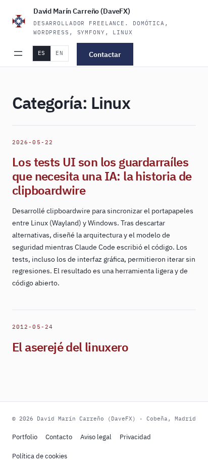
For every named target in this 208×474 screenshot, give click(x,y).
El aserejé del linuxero (70, 347)
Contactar (105, 53)
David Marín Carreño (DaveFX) (81, 11)
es (41, 52)
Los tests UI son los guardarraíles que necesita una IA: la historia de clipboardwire (102, 176)
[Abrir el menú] (18, 53)
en (59, 52)
